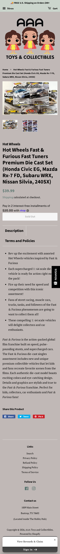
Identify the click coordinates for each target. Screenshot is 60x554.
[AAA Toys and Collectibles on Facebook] (26, 489)
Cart (55, 8)
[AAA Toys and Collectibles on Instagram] (34, 489)
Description (14, 230)
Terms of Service (30, 472)
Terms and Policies (20, 240)
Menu (10, 8)
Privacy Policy (30, 458)
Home (5, 69)
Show (56, 277)
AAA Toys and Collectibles (39, 529)
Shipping (7, 197)
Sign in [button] (28, 549)
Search (30, 453)
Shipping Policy (30, 467)
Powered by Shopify (30, 533)
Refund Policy (30, 462)
